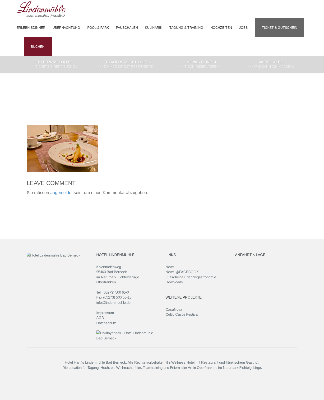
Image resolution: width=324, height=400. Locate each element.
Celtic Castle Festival (182, 314)
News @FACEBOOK (182, 272)
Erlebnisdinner (31, 27)
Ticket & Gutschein (279, 27)
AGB (100, 318)
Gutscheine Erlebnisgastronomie (191, 277)
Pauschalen (127, 27)
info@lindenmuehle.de (113, 302)
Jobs (243, 27)
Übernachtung (66, 27)
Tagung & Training (186, 27)
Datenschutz (106, 323)
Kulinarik (153, 27)
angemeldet (61, 192)
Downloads (174, 282)
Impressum (105, 313)
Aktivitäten (271, 64)
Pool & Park (98, 27)
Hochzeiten (221, 27)
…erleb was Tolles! (53, 64)
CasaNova (174, 309)
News (170, 267)
